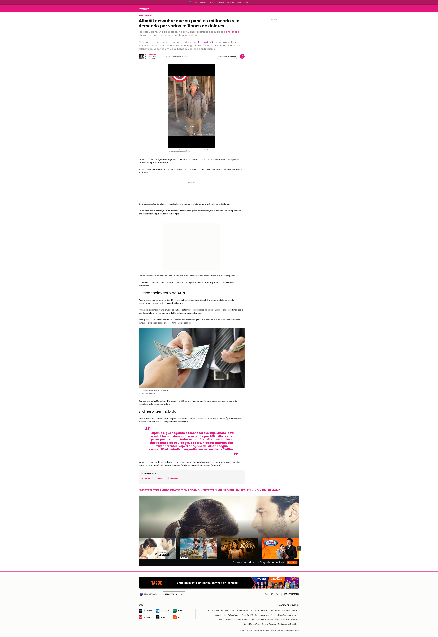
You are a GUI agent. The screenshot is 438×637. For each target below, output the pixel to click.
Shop (246, 2)
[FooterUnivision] (148, 594)
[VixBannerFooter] (219, 583)
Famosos (221, 2)
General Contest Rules (252, 624)
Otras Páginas (172, 594)
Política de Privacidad (215, 610)
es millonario (232, 31)
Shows (212, 2)
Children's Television (269, 624)
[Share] (242, 56)
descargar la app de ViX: (199, 42)
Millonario (174, 478)
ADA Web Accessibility (289, 610)
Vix (196, 2)
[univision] (144, 8)
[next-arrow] (299, 548)
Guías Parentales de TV (263, 615)
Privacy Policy (229, 610)
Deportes (230, 2)
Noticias (203, 2)
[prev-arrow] (137, 548)
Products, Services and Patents (230, 619)
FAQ (251, 615)
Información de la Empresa (270, 610)
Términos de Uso (242, 610)
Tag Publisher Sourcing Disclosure (285, 615)
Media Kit (245, 615)
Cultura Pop (162, 478)
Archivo (218, 615)
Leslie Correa (152, 54)
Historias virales (145, 15)
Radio (239, 2)
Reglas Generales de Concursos (286, 619)
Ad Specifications (234, 615)
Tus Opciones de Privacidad (287, 624)
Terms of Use (254, 610)
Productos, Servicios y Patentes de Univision (257, 619)
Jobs (224, 615)
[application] (191, 106)
